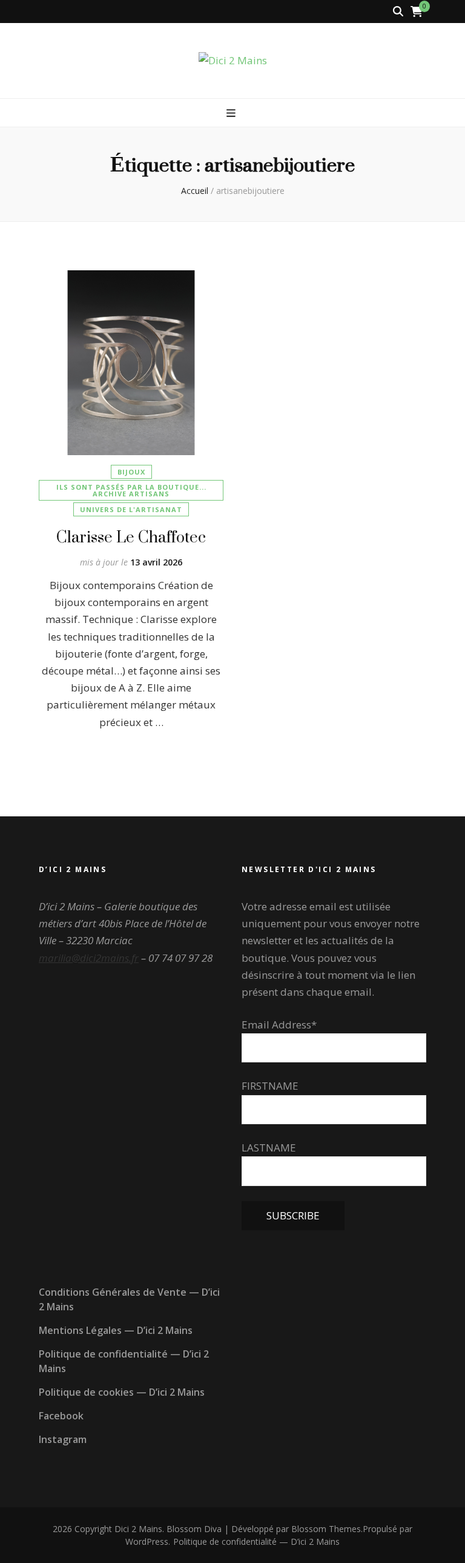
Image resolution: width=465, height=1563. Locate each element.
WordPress (146, 1541)
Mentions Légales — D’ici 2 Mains (116, 1330)
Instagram (63, 1439)
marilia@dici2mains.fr (89, 958)
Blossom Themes (326, 1529)
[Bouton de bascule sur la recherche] (398, 11)
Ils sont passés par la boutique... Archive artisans (131, 490)
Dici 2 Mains (138, 1529)
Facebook (61, 1415)
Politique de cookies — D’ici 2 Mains (122, 1392)
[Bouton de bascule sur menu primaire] (232, 113)
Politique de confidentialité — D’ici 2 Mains (256, 1541)
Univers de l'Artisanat (131, 509)
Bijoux (131, 471)
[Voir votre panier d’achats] (417, 11)
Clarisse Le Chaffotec (131, 536)
